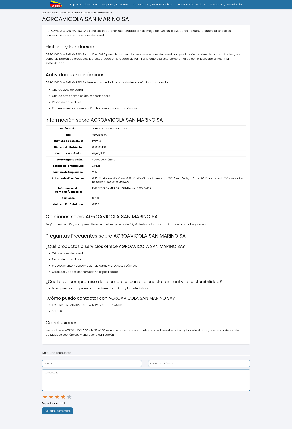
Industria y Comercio (190, 4)
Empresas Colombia (82, 4)
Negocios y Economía (115, 4)
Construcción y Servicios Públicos (153, 4)
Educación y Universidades (226, 4)
